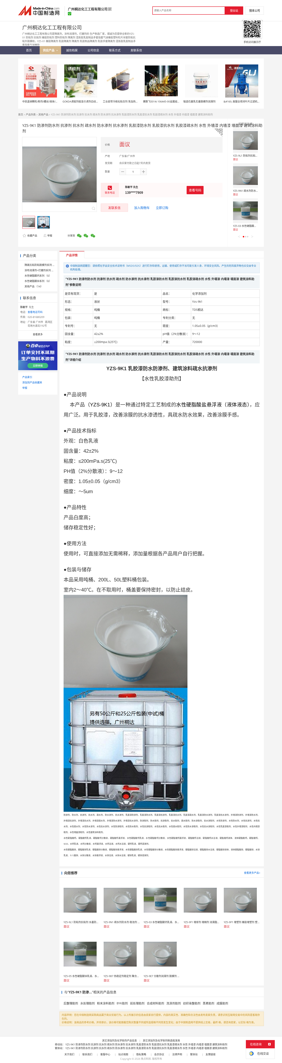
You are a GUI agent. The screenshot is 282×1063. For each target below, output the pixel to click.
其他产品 (43, 114)
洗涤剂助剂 (173, 1003)
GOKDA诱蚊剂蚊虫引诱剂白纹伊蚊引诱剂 (85, 101)
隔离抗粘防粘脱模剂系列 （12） (42, 265)
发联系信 (114, 208)
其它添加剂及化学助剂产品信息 (119, 1040)
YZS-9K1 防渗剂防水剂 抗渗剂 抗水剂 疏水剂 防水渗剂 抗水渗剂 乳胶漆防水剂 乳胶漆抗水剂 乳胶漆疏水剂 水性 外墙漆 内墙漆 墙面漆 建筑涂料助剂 (146, 1044)
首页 (20, 114)
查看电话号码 (35, 312)
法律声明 (177, 1054)
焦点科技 (146, 1059)
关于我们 (69, 1054)
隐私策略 (141, 1054)
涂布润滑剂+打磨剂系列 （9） (41, 270)
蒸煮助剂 (208, 1003)
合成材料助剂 (155, 1003)
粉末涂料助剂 (105, 1003)
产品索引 (27, 377)
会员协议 (159, 1054)
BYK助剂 (122, 1003)
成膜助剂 (222, 1003)
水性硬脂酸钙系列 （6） (38, 275)
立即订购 (162, 208)
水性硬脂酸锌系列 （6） (38, 281)
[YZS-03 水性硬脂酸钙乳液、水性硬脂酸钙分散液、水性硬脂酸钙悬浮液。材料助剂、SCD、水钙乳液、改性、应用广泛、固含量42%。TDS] (245, 210)
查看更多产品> (252, 873)
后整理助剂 (71, 1003)
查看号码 (195, 190)
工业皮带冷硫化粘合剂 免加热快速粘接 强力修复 (129, 101)
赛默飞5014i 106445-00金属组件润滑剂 (165, 101)
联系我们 (87, 1054)
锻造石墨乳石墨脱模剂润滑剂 (199, 101)
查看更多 (38, 334)
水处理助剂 (87, 1003)
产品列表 (31, 114)
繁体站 (194, 1054)
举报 (49, 235)
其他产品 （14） (34, 286)
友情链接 (211, 1054)
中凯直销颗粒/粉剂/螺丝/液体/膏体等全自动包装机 (50, 101)
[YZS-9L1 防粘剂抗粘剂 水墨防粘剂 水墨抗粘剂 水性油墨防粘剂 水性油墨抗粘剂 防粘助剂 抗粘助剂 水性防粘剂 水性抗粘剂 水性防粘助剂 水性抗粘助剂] (245, 140)
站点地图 (123, 1054)
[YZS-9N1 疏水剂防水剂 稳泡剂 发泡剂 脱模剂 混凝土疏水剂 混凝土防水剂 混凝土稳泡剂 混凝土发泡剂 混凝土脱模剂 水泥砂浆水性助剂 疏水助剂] (245, 175)
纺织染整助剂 (191, 1003)
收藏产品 (32, 235)
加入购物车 (142, 208)
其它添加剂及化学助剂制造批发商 (161, 1040)
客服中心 (105, 1054)
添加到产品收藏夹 (32, 382)
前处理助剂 (137, 1003)
